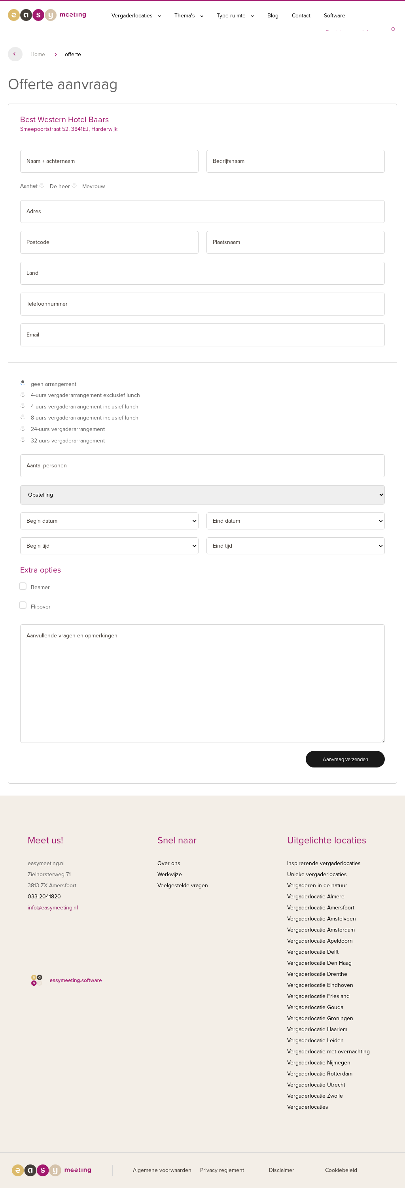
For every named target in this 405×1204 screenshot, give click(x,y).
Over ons (168, 863)
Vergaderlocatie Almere (315, 896)
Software (334, 15)
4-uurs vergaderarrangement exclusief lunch (85, 395)
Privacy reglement (222, 1170)
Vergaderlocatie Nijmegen (318, 1062)
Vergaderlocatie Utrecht (316, 1084)
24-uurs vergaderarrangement (68, 429)
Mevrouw (93, 186)
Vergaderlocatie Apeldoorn (320, 940)
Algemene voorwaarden (162, 1170)
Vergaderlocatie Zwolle (315, 1095)
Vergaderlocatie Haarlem (317, 1029)
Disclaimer (281, 1170)
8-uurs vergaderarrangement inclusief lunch (84, 417)
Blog (272, 15)
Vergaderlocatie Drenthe (317, 974)
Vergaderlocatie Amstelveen (321, 918)
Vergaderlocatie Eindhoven (320, 985)
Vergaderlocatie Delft (313, 952)
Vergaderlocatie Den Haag (319, 963)
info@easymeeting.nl (53, 907)
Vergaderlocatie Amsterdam (321, 929)
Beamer (40, 587)
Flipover (41, 606)
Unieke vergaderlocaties (317, 874)
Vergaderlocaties (133, 15)
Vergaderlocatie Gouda (315, 1007)
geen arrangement (53, 384)
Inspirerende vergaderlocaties (324, 863)
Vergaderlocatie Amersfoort (320, 907)
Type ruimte (232, 15)
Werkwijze (169, 874)
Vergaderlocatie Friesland (318, 996)
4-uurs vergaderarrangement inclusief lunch (84, 406)
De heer (60, 186)
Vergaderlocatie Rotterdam (319, 1073)
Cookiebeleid (341, 1170)
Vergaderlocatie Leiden (315, 1040)
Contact (301, 15)
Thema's (185, 15)
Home (37, 54)
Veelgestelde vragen (182, 885)
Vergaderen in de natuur (317, 885)
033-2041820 (44, 896)
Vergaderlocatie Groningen (320, 1018)
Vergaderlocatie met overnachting (328, 1051)
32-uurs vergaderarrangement (68, 440)
